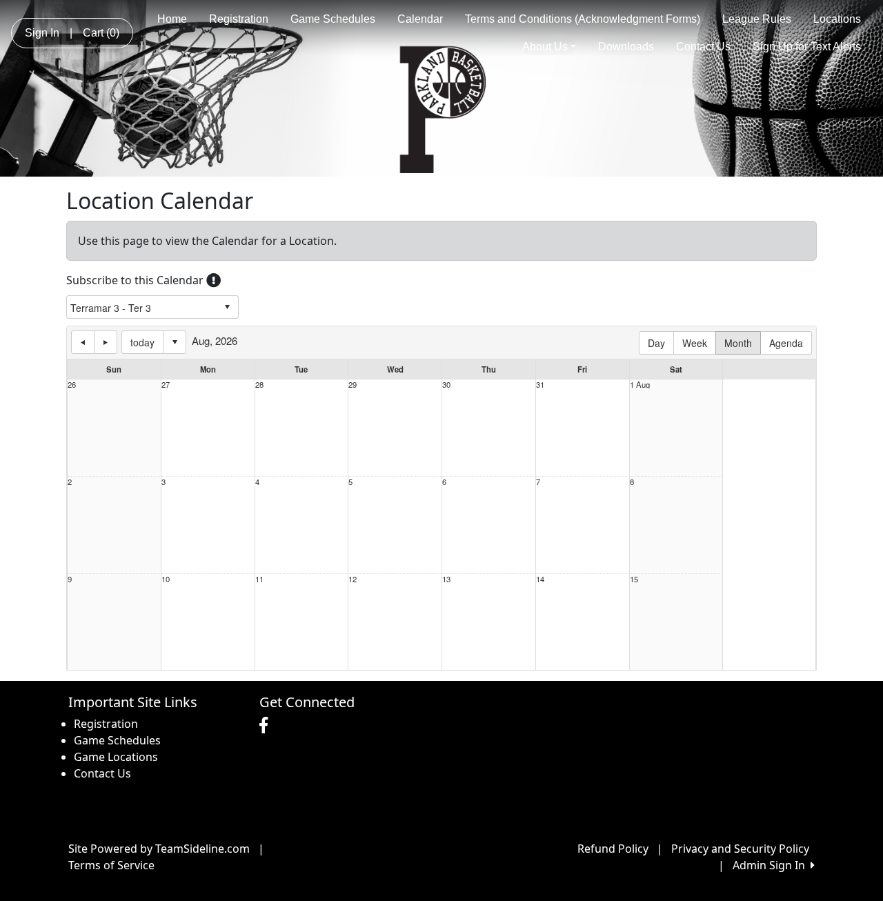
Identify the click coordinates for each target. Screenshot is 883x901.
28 (259, 384)
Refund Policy (612, 848)
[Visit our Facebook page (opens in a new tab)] (267, 726)
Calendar (420, 19)
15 (634, 579)
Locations (837, 19)
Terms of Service (111, 865)
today (142, 342)
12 (352, 579)
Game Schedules (332, 19)
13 (446, 579)
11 (259, 579)
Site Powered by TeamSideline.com (159, 848)
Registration (238, 19)
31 (540, 384)
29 (352, 384)
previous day (83, 342)
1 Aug (640, 384)
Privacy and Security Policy (740, 848)
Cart (101, 33)
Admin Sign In (772, 865)
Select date (174, 342)
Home (172, 19)
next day (105, 342)
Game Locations (116, 756)
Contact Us (703, 46)
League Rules (756, 19)
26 (72, 384)
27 (165, 384)
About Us (545, 46)
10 (165, 579)
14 (540, 579)
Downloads (626, 46)
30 (446, 384)
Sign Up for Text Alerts (807, 46)
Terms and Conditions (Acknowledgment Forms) (582, 19)
